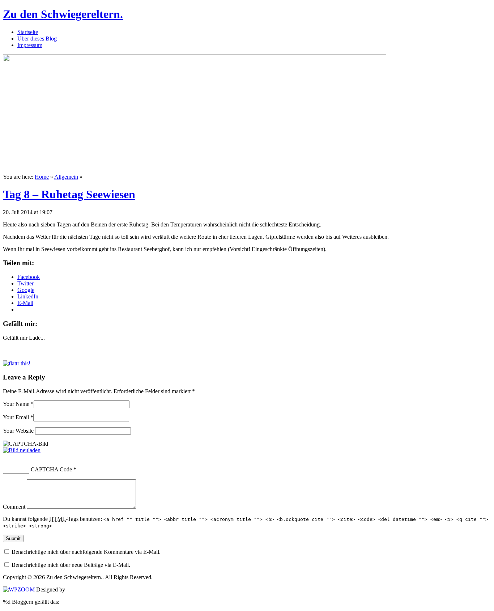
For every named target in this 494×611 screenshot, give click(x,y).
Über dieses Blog (37, 38)
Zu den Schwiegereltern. (63, 14)
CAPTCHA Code (51, 469)
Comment (14, 507)
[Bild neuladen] (22, 450)
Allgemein (66, 177)
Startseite (27, 32)
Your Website (18, 431)
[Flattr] (16, 363)
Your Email (16, 417)
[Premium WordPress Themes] (19, 589)
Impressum (29, 45)
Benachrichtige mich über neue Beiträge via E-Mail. (71, 565)
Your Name (16, 404)
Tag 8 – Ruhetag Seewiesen (69, 194)
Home (42, 177)
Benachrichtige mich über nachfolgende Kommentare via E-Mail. (86, 552)
